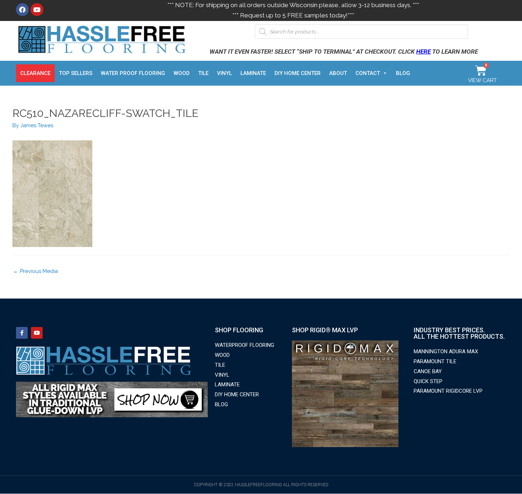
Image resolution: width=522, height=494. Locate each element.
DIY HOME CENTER (297, 73)
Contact (367, 73)
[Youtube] (37, 9)
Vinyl (224, 73)
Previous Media (35, 271)
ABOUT (338, 73)
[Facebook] (22, 9)
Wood (182, 73)
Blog (403, 73)
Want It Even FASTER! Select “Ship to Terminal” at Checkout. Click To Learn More (344, 51)
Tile (203, 73)
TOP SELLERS (75, 73)
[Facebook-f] (22, 333)
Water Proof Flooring (133, 73)
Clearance (35, 73)
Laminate (253, 73)
